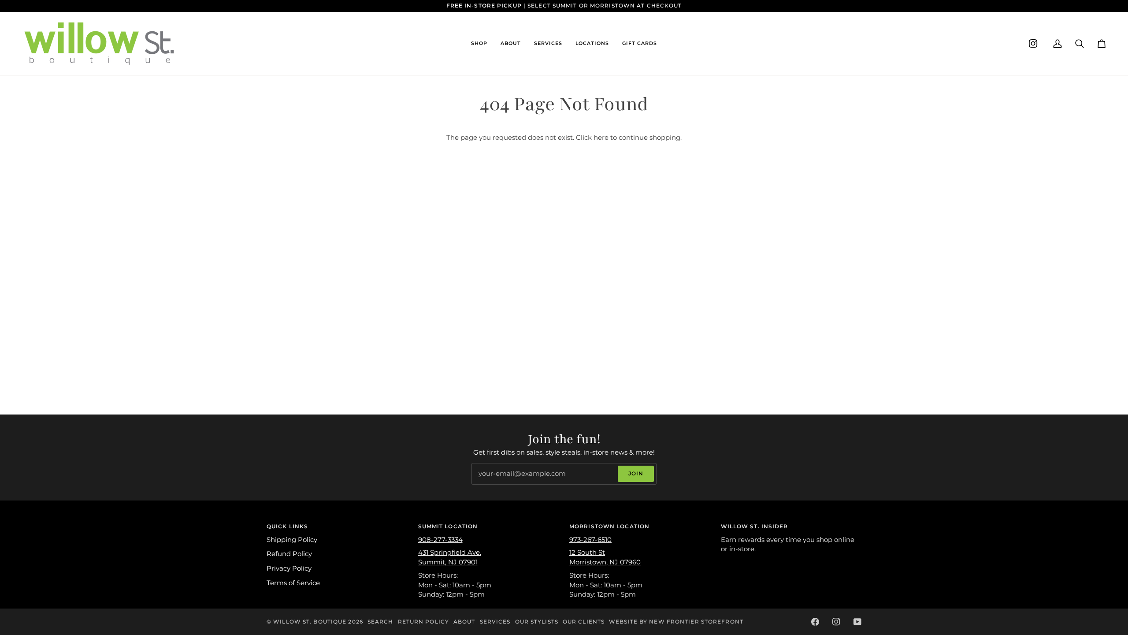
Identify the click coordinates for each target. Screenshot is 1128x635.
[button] (479, 43)
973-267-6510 (590, 540)
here (601, 138)
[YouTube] (857, 622)
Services (495, 621)
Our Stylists (536, 621)
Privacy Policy (289, 568)
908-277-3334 (440, 540)
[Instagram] (1033, 43)
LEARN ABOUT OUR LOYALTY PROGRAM (695, 5)
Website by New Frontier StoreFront (676, 621)
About (464, 621)
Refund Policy (289, 554)
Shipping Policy (292, 540)
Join (635, 473)
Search (380, 621)
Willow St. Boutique (309, 621)
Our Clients (584, 621)
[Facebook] (815, 622)
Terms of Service (293, 583)
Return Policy (423, 621)
